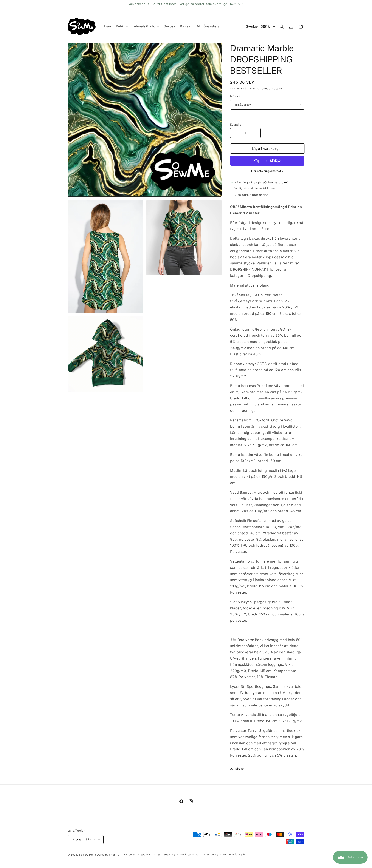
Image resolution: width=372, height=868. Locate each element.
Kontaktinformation (235, 854)
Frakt (253, 88)
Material (235, 96)
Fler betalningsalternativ (267, 171)
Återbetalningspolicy (136, 854)
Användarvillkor (190, 854)
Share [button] (239, 768)
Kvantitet (236, 124)
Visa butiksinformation (251, 195)
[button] (121, 26)
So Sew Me (86, 854)
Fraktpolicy (211, 854)
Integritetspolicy (164, 854)
